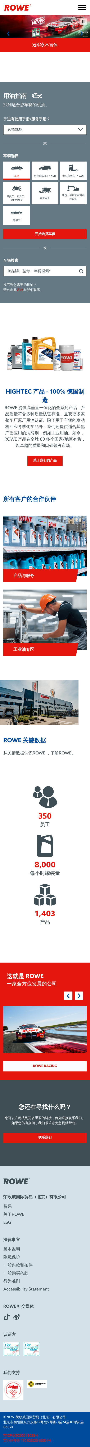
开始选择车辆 (45, 234)
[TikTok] (6, 1317)
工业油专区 (23, 649)
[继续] (81, 33)
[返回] (8, 33)
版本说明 (11, 1249)
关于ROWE (13, 1214)
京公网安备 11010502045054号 (27, 1441)
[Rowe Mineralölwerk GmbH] (17, 7)
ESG (7, 1222)
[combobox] (45, 130)
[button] (45, 1029)
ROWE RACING (45, 1066)
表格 (20, 290)
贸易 (7, 1206)
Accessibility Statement (26, 1289)
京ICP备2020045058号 (21, 1436)
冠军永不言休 (45, 45)
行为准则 (11, 1281)
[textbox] (45, 130)
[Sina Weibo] (16, 1317)
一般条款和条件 (18, 1265)
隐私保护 (11, 1257)
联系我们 (45, 1138)
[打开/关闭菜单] (82, 7)
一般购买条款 (15, 1273)
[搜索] (81, 271)
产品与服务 (23, 575)
